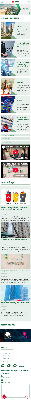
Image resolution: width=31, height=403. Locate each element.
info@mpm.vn (6, 380)
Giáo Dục (20, 82)
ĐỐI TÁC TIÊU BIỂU (8, 325)
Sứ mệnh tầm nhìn (8, 356)
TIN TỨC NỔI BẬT (7, 182)
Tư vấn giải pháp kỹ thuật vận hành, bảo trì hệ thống (23, 64)
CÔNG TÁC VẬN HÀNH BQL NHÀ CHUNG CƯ (14, 239)
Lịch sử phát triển (7, 358)
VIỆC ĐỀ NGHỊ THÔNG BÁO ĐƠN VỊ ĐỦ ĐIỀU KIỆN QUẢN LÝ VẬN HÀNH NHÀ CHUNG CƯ (15, 303)
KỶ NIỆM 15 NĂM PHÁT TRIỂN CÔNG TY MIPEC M (14, 271)
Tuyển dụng (6, 361)
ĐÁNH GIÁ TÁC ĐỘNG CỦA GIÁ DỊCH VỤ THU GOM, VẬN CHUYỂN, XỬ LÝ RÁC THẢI (14, 208)
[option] (15, 9)
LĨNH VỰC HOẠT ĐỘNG (10, 18)
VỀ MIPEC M (6, 138)
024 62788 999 (6, 382)
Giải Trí (19, 101)
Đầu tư (19, 26)
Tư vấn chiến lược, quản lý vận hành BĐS (23, 44)
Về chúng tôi (6, 353)
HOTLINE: (9, 135)
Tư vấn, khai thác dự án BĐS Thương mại (23, 119)
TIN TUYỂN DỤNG (7, 142)
